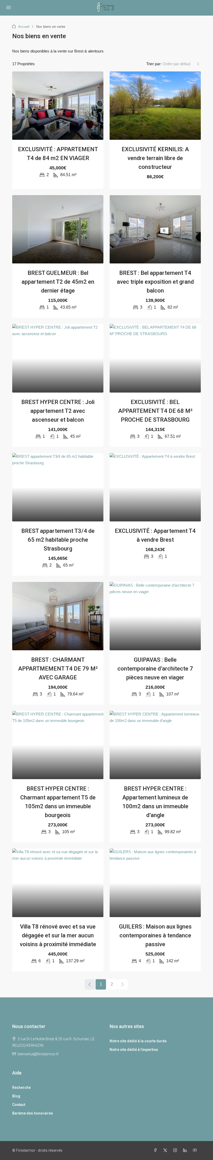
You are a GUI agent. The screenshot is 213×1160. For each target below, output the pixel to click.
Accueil (23, 27)
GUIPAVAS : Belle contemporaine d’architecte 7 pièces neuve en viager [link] (155, 669)
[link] (57, 105)
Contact (18, 1105)
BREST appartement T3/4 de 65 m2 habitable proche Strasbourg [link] (58, 540)
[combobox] (181, 63)
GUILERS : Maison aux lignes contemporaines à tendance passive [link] (155, 935)
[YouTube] (196, 1150)
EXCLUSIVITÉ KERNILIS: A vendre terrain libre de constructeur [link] (155, 158)
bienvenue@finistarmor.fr (38, 1054)
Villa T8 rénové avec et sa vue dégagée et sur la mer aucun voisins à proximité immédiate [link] (58, 935)
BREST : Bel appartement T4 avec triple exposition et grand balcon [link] (155, 282)
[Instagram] (176, 1150)
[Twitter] (166, 1150)
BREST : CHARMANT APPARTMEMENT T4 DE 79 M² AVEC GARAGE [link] (58, 669)
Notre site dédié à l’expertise (134, 1050)
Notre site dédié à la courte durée (138, 1041)
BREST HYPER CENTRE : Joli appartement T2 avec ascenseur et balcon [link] (58, 411)
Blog (16, 1096)
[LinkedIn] (186, 1150)
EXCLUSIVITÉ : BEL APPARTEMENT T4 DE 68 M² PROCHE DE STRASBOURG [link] (155, 411)
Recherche (21, 1087)
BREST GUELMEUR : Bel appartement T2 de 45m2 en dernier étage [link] (58, 282)
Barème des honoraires (32, 1113)
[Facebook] (156, 1150)
